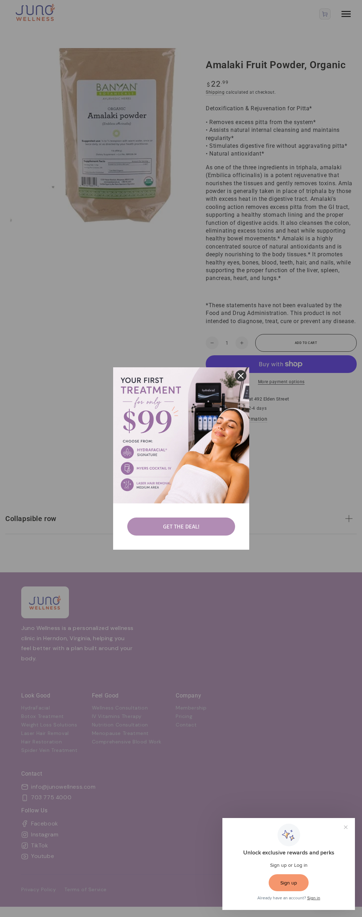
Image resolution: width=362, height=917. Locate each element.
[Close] (240, 375)
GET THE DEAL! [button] (181, 526)
